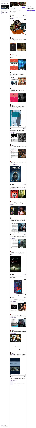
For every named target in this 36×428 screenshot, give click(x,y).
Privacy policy (2, 425)
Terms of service (5, 425)
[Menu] (25, 7)
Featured (14, 12)
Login (30, 11)
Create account (30, 10)
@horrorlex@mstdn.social (12, 8)
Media (12, 12)
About (3, 426)
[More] (25, 52)
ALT (25, 34)
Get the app (5, 426)
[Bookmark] (21, 52)
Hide (19, 166)
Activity (10, 12)
